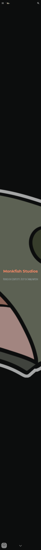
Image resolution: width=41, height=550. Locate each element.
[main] (20, 271)
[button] (2, 3)
